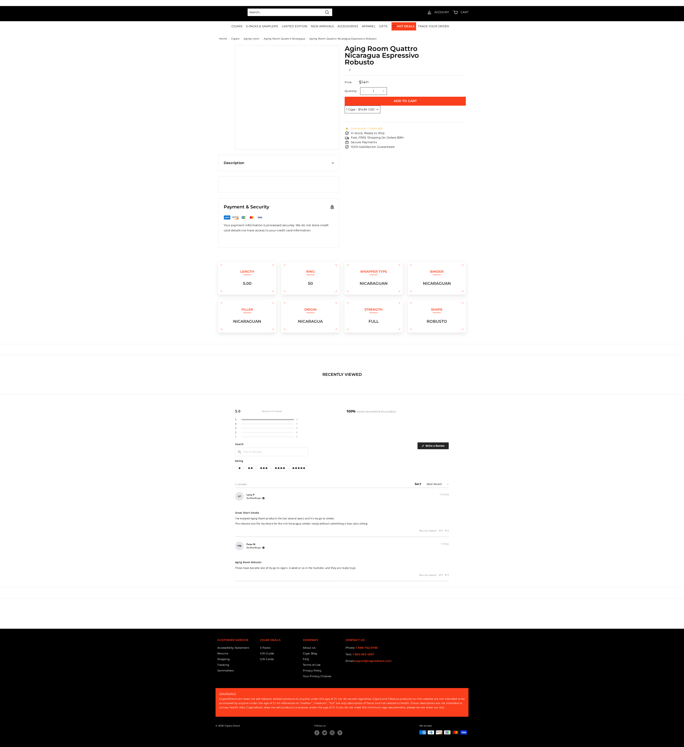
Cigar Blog (310, 653)
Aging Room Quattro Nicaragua (284, 38)
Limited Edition (294, 26)
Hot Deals (405, 26)
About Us (309, 647)
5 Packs (265, 647)
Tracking (223, 664)
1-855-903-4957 (363, 654)
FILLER (247, 310)
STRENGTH (373, 310)
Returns (222, 653)
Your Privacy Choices (317, 676)
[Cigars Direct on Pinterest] (339, 732)
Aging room (252, 38)
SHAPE (436, 310)
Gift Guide (267, 653)
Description (234, 163)
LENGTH (247, 272)
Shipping (223, 659)
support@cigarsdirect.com (373, 661)
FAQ (306, 659)
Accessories (347, 26)
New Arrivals (322, 26)
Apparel (368, 26)
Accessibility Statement (233, 647)
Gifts (383, 26)
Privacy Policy (312, 670)
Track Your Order (433, 26)
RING (310, 272)
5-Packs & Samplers (262, 26)
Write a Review (437, 446)
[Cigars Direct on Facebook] (316, 732)
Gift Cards (267, 659)
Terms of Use (311, 664)
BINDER (437, 272)
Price (348, 82)
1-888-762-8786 (367, 647)
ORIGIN (310, 310)
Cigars (237, 26)
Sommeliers (225, 670)
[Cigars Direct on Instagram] (332, 732)
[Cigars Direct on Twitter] (324, 732)
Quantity (351, 91)
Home (223, 38)
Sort (418, 484)
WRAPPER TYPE (373, 272)
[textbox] (271, 452)
